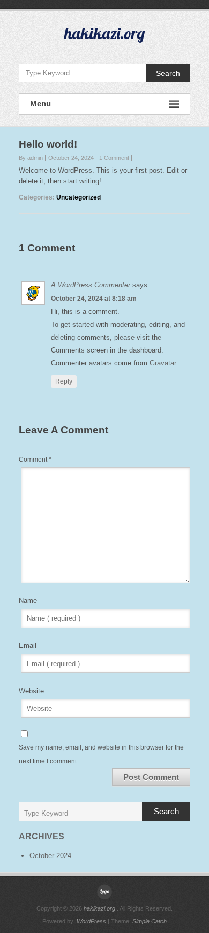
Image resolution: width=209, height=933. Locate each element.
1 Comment (114, 158)
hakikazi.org (104, 33)
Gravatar (163, 363)
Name (28, 600)
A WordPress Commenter (90, 285)
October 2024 (50, 856)
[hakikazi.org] (104, 891)
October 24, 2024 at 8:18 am (94, 298)
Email (27, 645)
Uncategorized (78, 197)
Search (168, 73)
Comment (35, 459)
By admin (31, 158)
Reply (63, 381)
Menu (40, 103)
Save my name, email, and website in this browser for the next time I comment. (101, 754)
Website (31, 691)
